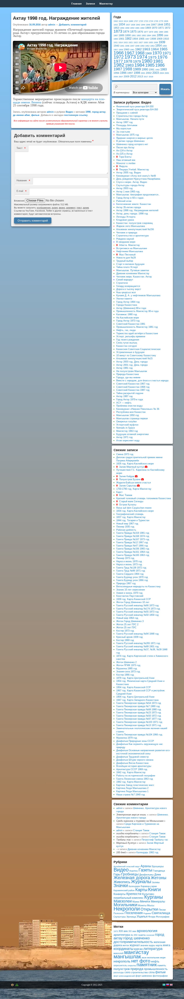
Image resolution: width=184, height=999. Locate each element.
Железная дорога (132, 877)
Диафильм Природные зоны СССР (135, 741)
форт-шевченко (143, 975)
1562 (116, 21)
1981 (158, 61)
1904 (135, 38)
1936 (156, 42)
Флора (151, 916)
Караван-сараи (149, 886)
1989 (137, 69)
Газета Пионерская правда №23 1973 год (138, 712)
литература (152, 949)
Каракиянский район (124, 890)
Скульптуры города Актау (130, 185)
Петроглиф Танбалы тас (155, 839)
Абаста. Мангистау (129, 245)
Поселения (134, 913)
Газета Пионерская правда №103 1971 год (139, 722)
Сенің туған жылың (126, 342)
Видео (69, 112)
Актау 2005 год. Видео (128, 172)
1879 (151, 32)
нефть (155, 961)
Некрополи (127, 909)
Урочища (131, 916)
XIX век (123, 931)
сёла (152, 972)
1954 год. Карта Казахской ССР (133, 687)
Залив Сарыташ (127, 485)
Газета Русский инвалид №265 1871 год (138, 643)
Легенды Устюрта (125, 216)
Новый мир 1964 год (127, 618)
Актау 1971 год (124, 437)
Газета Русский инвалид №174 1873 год (138, 608)
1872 (167, 28)
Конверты (120, 893)
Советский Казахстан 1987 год (133, 390)
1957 (116, 50)
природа (136, 969)
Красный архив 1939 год (129, 637)
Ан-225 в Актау (124, 153)
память (161, 965)
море (162, 957)
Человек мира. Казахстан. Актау (134, 276)
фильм (35, 115)
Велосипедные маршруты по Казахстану (138, 586)
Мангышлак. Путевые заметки (132, 270)
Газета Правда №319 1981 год (132, 533)
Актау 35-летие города (128, 207)
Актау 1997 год (124, 122)
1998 (88, 112)
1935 (151, 42)
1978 (128, 61)
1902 (128, 38)
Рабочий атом (123, 201)
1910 (166, 38)
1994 (116, 73)
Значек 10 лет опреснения (130, 589)
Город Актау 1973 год (128, 320)
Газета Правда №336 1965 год (132, 548)
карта (159, 945)
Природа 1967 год (126, 583)
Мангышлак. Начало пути (130, 119)
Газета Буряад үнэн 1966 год (132, 580)
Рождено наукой (125, 238)
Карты (141, 889)
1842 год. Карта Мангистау (131, 772)
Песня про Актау (125, 147)
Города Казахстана (126, 305)
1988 (127, 69)
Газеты (145, 870)
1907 (147, 39)
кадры (152, 945)
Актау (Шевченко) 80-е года (131, 308)
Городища (159, 870)
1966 (119, 52)
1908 (153, 38)
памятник (147, 964)
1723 (146, 21)
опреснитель (120, 965)
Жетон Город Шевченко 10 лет (132, 602)
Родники (147, 913)
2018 (151, 77)
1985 (150, 65)
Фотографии (162, 916)
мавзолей (118, 953)
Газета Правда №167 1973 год (132, 539)
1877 (146, 32)
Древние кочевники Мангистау (132, 273)
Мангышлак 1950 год (127, 415)
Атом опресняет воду (128, 440)
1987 (118, 69)
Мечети (145, 901)
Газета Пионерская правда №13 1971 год (138, 725)
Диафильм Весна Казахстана (132, 763)
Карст (119, 492)
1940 (116, 45)
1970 (157, 53)
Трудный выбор (124, 261)
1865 (137, 28)
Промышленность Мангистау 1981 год (137, 327)
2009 (126, 76)
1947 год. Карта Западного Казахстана (137, 700)
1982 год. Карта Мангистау (131, 782)
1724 (151, 21)
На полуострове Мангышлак (131, 371)
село (127, 972)
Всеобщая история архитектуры (133, 766)
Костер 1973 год (125, 630)
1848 (160, 24)
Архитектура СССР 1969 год (131, 769)
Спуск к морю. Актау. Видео (131, 182)
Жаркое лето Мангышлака (130, 226)
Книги (154, 889)
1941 (122, 46)
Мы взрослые (123, 128)
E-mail (20, 191)
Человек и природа (126, 232)
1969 (148, 53)
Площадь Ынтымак (126, 125)
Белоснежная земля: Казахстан (133, 204)
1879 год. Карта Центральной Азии (135, 678)
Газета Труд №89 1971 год (130, 570)
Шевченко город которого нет (132, 144)
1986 (160, 65)
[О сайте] (12, 984)
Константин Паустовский (129, 596)
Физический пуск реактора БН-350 (134, 106)
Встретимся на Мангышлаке (131, 248)
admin (51, 24)
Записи (90, 3)
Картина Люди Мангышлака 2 (132, 788)
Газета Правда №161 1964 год (132, 552)
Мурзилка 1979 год (126, 737)
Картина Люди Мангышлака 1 (132, 791)
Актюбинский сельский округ (127, 866)
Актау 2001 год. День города (132, 365)
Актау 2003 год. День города (132, 361)
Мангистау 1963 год (127, 431)
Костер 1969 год (125, 640)
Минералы (158, 901)
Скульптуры (120, 917)
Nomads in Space (125, 427)
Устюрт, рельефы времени (130, 336)
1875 (133, 31)
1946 (127, 46)
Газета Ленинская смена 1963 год (134, 778)
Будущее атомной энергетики (132, 434)
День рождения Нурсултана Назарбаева (138, 178)
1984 (139, 65)
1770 (161, 21)
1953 (152, 46)
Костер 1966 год (125, 674)
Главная (76, 3)
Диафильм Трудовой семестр (132, 756)
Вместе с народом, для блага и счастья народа (142, 380)
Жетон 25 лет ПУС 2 (127, 624)
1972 (119, 56)
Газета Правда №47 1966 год (132, 545)
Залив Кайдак (126, 476)
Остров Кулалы (127, 504)
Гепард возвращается (128, 286)
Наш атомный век (125, 160)
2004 (162, 73)
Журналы (141, 881)
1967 (129, 52)
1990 (145, 69)
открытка (132, 965)
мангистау (136, 952)
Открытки (149, 909)
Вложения (19, 201)
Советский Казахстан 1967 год (133, 383)
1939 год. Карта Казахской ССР (133, 599)
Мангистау (106, 3)
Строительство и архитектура (132, 235)
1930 (146, 42)
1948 (137, 46)
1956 (164, 46)
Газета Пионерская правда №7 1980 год (138, 706)
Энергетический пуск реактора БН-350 (137, 109)
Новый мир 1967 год (127, 523)
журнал (135, 945)
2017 (146, 77)
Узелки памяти (124, 298)
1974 (142, 57)
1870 (154, 28)
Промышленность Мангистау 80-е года (137, 311)
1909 (159, 38)
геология (150, 935)
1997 (130, 73)
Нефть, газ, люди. (126, 330)
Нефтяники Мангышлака (129, 251)
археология (147, 931)
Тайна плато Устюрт (127, 267)
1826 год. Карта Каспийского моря (135, 463)
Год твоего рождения (127, 339)
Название (22, 180)
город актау (98, 112)
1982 (119, 65)
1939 (162, 42)
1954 (158, 45)
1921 (130, 42)
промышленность (155, 969)
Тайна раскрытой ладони (129, 393)
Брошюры (158, 866)
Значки (121, 885)
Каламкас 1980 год (126, 314)
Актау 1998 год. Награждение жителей (137, 210)
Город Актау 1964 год (128, 302)
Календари (134, 886)
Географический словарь (130, 514)
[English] (171, 984)
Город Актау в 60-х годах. (130, 197)
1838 (133, 25)
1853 (116, 28)
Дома (157, 874)
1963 (146, 49)
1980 (147, 61)
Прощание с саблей (127, 112)
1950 (142, 46)
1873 (118, 31)
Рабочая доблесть (126, 530)
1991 (152, 69)
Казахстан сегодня (126, 346)
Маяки (135, 901)
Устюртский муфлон (127, 424)
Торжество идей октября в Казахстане (137, 333)
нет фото (140, 961)
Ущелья (142, 916)
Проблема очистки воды (129, 405)
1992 (157, 70)
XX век (132, 931)
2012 (133, 76)
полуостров (122, 969)
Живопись (122, 882)
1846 (148, 25)
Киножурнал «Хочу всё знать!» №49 (136, 175)
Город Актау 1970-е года (129, 399)
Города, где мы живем (128, 377)
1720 (141, 21)
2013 (140, 76)
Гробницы (130, 874)
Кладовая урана (125, 219)
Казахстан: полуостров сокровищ (134, 223)
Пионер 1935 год (125, 526)
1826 (166, 21)
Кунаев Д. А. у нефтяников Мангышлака (138, 295)
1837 (128, 25)
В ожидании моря (125, 242)
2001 (143, 73)
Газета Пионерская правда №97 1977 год (138, 718)
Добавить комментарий (72, 24)
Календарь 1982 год (147, 852)
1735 (156, 21)
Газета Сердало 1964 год (130, 574)
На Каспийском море (127, 317)
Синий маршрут (124, 279)
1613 (121, 21)
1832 (116, 25)
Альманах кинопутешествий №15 (134, 358)
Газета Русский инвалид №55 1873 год (137, 611)
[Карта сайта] (17, 985)
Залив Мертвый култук (131, 466)
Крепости (133, 894)
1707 (136, 21)
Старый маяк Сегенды (131, 501)
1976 (162, 56)
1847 (154, 24)
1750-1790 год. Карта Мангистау (133, 489)
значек (144, 945)
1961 (132, 50)
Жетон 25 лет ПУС (126, 627)
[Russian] (167, 984)
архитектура (122, 934)
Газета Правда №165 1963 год (132, 555)
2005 (167, 73)
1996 (123, 72)
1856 (122, 28)
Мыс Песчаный (127, 254)
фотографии (160, 975)
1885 (166, 32)
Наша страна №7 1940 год (130, 794)
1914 (120, 42)
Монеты (142, 905)
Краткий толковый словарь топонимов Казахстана (143, 498)
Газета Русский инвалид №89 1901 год (137, 646)
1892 (139, 35)
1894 (149, 35)
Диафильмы (146, 874)
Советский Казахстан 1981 (130, 324)
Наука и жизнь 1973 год (129, 564)
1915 (125, 42)
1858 (127, 28)
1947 (132, 46)
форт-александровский (124, 976)
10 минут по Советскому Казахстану (136, 355)
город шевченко (136, 938)
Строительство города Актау (132, 116)
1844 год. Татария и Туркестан (132, 520)
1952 (147, 46)
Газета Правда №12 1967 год (132, 542)
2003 (155, 72)
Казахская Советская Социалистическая (138, 349)
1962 (138, 49)
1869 (148, 28)
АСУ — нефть (124, 402)
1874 (126, 31)
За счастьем (123, 131)
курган (138, 948)
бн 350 (134, 935)
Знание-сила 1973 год (128, 671)
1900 (116, 39)
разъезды (119, 972)
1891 (134, 35)
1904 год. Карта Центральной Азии (135, 696)
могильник (153, 957)
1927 (141, 42)
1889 (121, 35)
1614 (126, 21)
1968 (139, 53)
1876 (140, 31)
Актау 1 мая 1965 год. (128, 191)
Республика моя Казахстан (131, 412)
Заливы (156, 882)
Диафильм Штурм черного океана (134, 759)
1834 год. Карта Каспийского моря (135, 511)
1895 (154, 35)
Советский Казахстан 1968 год (133, 387)
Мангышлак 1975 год (127, 134)
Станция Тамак (141, 830)
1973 (130, 57)
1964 (155, 49)
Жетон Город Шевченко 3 (130, 621)
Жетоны (158, 877)
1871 (161, 28)
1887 (116, 35)
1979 (137, 61)
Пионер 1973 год (125, 558)
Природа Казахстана (127, 374)
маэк (144, 957)
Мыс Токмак (125, 495)
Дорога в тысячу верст (128, 289)
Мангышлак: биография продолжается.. (138, 194)
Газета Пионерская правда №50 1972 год (138, 715)
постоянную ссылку (76, 115)
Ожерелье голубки (126, 421)
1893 (144, 35)
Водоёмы (133, 871)
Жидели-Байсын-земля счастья (133, 482)
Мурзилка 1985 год (126, 668)
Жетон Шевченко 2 (126, 662)
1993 (163, 69)
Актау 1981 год (124, 368)
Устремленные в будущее (130, 352)
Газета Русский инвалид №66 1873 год (137, 605)
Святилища (161, 913)
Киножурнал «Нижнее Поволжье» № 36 (137, 409)
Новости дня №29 (126, 257)
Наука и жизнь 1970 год (129, 561)
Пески (162, 909)
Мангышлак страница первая (132, 418)
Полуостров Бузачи (130, 479)
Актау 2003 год (124, 188)
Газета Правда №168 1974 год (132, 536)
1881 (156, 32)
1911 (116, 42)
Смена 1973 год (124, 454)
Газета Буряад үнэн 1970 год (132, 577)
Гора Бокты (125, 156)
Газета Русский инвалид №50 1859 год (137, 615)
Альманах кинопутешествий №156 (135, 229)
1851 (167, 24)
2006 (116, 77)
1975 (152, 57)
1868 (142, 28)
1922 (136, 42)
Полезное (119, 913)
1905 (141, 38)
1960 (126, 49)
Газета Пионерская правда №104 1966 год (139, 734)
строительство (139, 972)
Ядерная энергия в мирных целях (134, 138)
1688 (131, 21)
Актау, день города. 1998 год (132, 213)
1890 (128, 35)
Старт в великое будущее (130, 264)
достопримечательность (133, 942)
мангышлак (127, 956)
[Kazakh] (163, 984)
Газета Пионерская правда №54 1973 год (138, 703)
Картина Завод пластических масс (135, 785)
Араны (146, 866)
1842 (138, 25)
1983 (129, 65)
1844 (143, 25)
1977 (118, 61)
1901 (121, 38)
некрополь (122, 961)
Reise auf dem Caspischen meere (133, 507)
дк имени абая (21, 115)
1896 (160, 35)
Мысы (150, 905)
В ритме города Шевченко (130, 141)
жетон (126, 945)
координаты (123, 949)
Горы (117, 874)
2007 (121, 77)
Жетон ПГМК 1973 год (128, 665)
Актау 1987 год (124, 396)
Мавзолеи (123, 901)
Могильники (125, 904)
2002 (149, 73)
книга (166, 945)
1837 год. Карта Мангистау (131, 517)
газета (142, 934)
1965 (163, 49)
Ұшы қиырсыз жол (126, 292)
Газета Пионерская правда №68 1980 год (138, 709)
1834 (122, 24)
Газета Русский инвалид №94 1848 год (137, 633)
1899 (166, 35)
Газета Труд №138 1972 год (131, 567)
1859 (132, 28)
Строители (122, 283)
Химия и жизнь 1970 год (129, 593)
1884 (161, 32)
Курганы (153, 897)
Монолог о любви (125, 163)
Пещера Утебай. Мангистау (134, 169)
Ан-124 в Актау (124, 150)
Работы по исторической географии (135, 775)
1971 (166, 53)
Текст (19, 148)
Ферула (123, 166)
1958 (121, 50)
